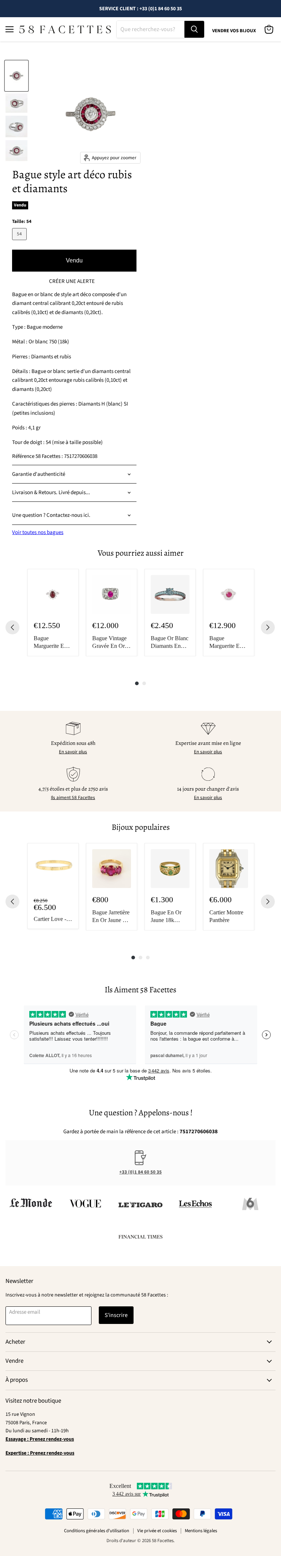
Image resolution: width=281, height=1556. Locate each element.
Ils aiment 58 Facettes (73, 797)
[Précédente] (12, 627)
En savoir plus (73, 752)
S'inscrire (116, 1315)
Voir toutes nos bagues (37, 532)
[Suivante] (268, 627)
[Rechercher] (194, 29)
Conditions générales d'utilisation (96, 1530)
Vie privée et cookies (157, 1530)
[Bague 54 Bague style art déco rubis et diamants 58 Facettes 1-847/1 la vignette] (16, 75)
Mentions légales (201, 1530)
